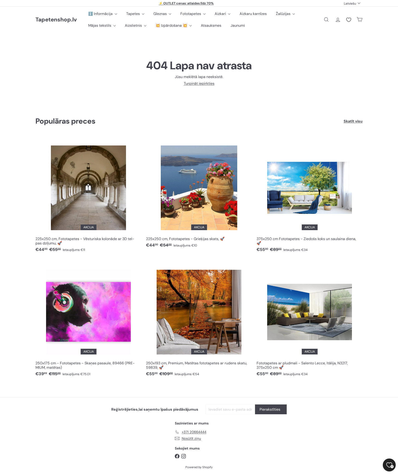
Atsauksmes (211, 25)
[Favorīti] (349, 20)
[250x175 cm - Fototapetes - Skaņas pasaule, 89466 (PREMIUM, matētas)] (88, 320)
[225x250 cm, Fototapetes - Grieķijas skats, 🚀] (199, 194)
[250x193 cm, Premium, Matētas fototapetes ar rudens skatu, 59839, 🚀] (199, 320)
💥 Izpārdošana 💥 (171, 25)
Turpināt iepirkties (199, 83)
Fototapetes (191, 13)
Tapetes (133, 13)
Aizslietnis (134, 25)
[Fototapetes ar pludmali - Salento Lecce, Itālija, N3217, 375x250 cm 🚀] (310, 320)
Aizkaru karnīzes (253, 13)
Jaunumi (238, 25)
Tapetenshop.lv (56, 19)
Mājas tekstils (100, 25)
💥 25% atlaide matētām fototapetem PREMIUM (186, 3)
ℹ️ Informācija (101, 13)
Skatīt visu (353, 121)
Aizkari (221, 13)
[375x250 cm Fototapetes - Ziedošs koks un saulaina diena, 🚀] (310, 196)
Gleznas (160, 13)
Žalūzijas (283, 13)
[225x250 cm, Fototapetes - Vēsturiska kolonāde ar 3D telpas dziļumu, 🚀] (88, 196)
